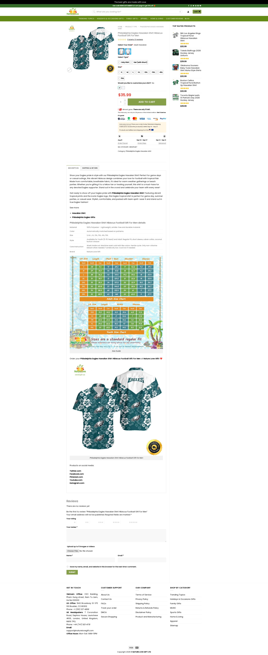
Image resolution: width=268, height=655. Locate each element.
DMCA (104, 612)
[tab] (73, 168)
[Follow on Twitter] (193, 6)
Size (120, 67)
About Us (105, 594)
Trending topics (86, 18)
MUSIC (173, 608)
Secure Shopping (109, 616)
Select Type (123, 57)
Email (121, 555)
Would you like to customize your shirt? (134, 83)
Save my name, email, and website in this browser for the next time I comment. (103, 567)
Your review (71, 527)
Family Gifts (132, 18)
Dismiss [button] (150, 2)
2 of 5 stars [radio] (81, 522)
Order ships (142, 143)
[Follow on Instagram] (191, 6)
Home (120, 27)
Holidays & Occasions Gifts (110, 18)
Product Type (131, 27)
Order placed (123, 143)
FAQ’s (103, 603)
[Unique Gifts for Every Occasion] (75, 11)
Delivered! (162, 143)
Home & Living (156, 18)
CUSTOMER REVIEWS (174, 18)
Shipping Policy (142, 603)
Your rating (71, 518)
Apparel (144, 18)
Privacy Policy (142, 599)
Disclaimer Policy (143, 612)
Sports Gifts (175, 612)
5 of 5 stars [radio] (125, 522)
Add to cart (147, 101)
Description (73, 168)
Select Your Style (125, 45)
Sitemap (174, 625)
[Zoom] (69, 70)
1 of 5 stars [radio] (69, 522)
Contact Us (106, 599)
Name (69, 555)
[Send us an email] (195, 6)
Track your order (109, 608)
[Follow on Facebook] (188, 6)
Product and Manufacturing (148, 616)
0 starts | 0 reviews (135, 39)
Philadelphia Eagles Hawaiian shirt (141, 28)
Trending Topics (177, 594)
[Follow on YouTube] (200, 6)
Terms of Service (143, 594)
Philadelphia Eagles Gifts (83, 217)
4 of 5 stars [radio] (108, 522)
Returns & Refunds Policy (147, 608)
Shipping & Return (90, 168)
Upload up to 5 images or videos (81, 546)
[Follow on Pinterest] (198, 6)
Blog (187, 18)
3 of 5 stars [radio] (94, 522)
